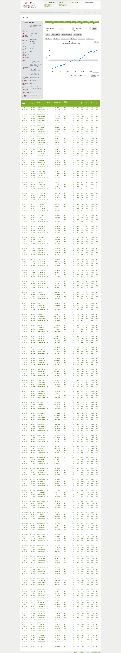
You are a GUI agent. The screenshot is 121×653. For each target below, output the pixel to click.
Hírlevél (87, 652)
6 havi (63, 31)
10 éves (79, 31)
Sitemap (81, 652)
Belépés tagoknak (87, 12)
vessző (80, 75)
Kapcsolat (79, 12)
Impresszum (94, 652)
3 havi (60, 31)
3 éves (71, 31)
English (95, 12)
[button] (34, 95)
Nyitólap (75, 652)
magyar (99, 12)
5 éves (74, 31)
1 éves (67, 31)
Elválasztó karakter (73, 75)
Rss (100, 652)
